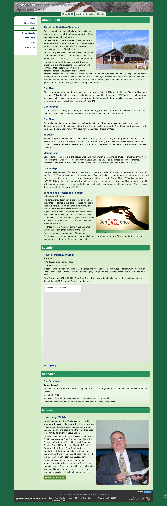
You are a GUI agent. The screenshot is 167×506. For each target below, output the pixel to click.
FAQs (32, 28)
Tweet (140, 491)
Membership (51, 153)
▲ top (165, 496)
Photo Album (29, 38)
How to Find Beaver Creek (59, 254)
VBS (33, 43)
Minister (101, 14)
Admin (138, 501)
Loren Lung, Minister (55, 417)
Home (32, 18)
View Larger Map (50, 366)
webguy (142, 498)
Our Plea (49, 88)
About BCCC (67, 14)
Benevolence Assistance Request (63, 192)
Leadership (50, 168)
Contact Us (30, 47)
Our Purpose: (51, 106)
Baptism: (49, 134)
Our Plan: (49, 119)
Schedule (90, 14)
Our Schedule (52, 381)
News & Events (28, 33)
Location (80, 14)
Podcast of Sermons (54, 477)
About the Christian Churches (61, 27)
